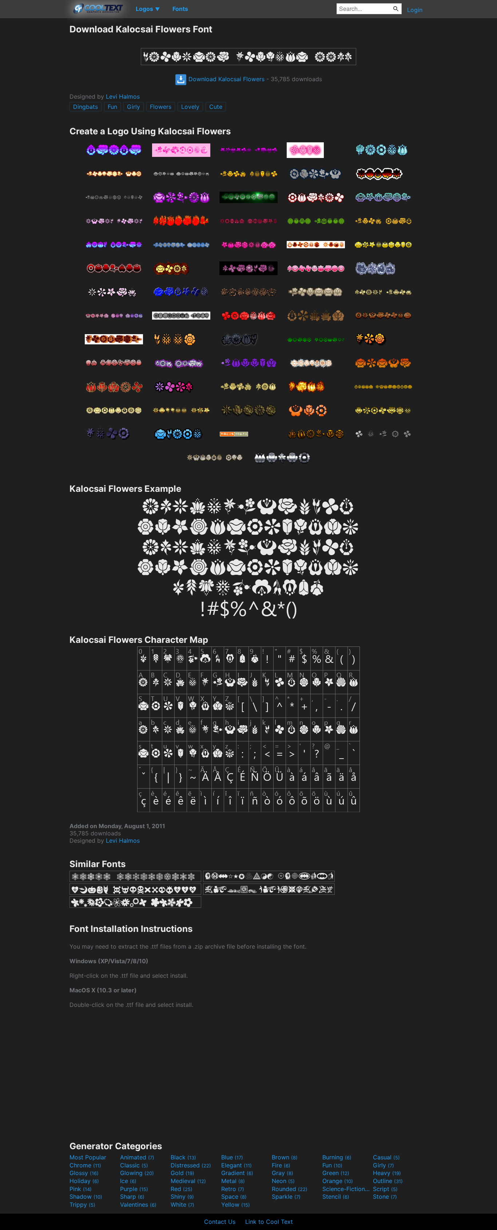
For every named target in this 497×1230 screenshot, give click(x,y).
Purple (134, 1189)
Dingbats (85, 106)
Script (385, 1189)
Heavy (387, 1172)
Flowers (160, 106)
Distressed (191, 1165)
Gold (182, 1172)
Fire (281, 1165)
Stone (385, 1196)
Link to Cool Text (269, 1221)
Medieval (188, 1180)
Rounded (289, 1189)
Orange (337, 1180)
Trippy (82, 1204)
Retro (232, 1189)
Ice (128, 1180)
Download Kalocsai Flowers (226, 79)
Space (234, 1196)
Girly (133, 106)
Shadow (85, 1196)
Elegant (236, 1165)
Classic (134, 1165)
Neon (283, 1180)
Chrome (85, 1165)
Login (414, 9)
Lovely (190, 106)
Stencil (335, 1196)
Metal (233, 1180)
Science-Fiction (346, 1189)
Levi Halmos (123, 96)
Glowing (137, 1172)
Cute (215, 106)
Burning (336, 1157)
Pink (80, 1189)
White (182, 1204)
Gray (282, 1172)
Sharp (132, 1196)
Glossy (84, 1172)
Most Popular (87, 1157)
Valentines (138, 1204)
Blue (232, 1157)
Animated (137, 1157)
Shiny (182, 1196)
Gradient (237, 1172)
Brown (285, 1157)
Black (183, 1157)
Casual (386, 1157)
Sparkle (286, 1196)
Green (335, 1172)
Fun (112, 106)
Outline (388, 1180)
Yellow (235, 1204)
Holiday (84, 1180)
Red (181, 1189)
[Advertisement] (34, 133)
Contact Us (219, 1221)
